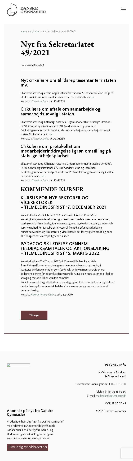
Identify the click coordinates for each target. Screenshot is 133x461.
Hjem (24, 31)
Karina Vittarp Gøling (43, 294)
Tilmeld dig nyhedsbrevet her (27, 447)
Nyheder (35, 31)
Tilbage (34, 315)
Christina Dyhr (39, 101)
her (92, 97)
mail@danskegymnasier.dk (111, 395)
